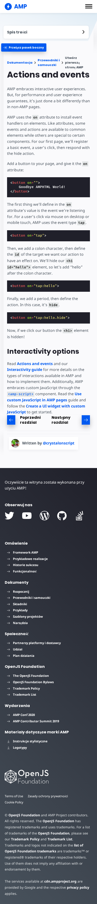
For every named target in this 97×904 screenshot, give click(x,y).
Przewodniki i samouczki (49, 62)
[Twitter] (9, 515)
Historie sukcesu (25, 565)
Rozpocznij (21, 591)
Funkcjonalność (25, 571)
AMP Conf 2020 (24, 715)
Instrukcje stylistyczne (30, 741)
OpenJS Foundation (24, 815)
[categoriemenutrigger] (23, 47)
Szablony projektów (28, 616)
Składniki (20, 604)
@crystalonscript (58, 443)
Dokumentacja (19, 62)
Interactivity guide (24, 369)
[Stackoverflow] (79, 515)
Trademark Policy (26, 688)
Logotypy (20, 747)
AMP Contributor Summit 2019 (36, 721)
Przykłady (20, 610)
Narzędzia (20, 623)
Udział (17, 649)
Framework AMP (25, 552)
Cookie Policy (14, 802)
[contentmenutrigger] (46, 32)
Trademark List (24, 694)
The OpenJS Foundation (31, 676)
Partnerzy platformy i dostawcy (37, 643)
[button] (88, 6)
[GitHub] (62, 515)
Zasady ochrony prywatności (48, 796)
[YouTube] (27, 515)
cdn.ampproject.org (60, 881)
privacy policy (78, 887)
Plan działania (23, 655)
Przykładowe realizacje (30, 559)
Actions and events (35, 363)
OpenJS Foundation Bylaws (33, 682)
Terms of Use (14, 796)
